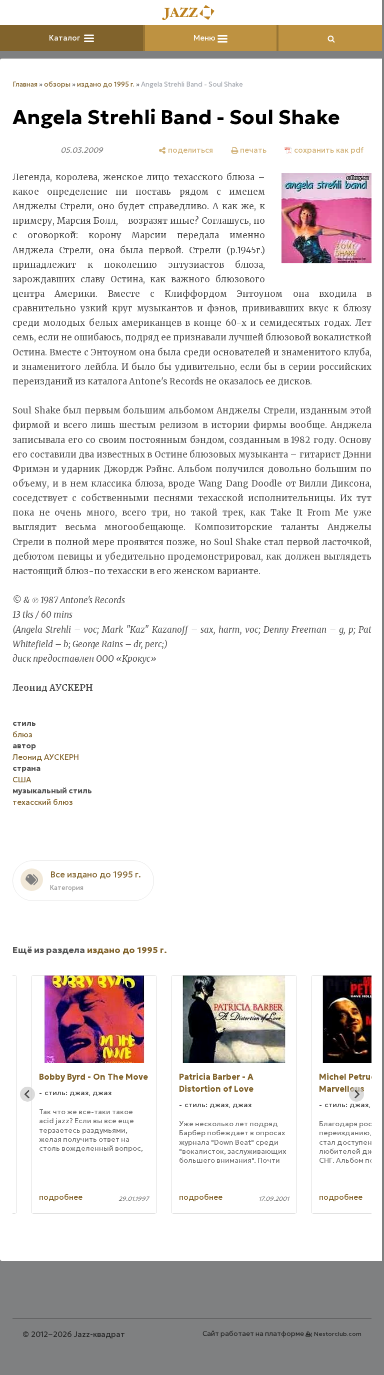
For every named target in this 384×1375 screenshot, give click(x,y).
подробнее (60, 1197)
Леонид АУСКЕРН (45, 757)
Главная (25, 84)
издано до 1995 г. (105, 84)
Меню (206, 38)
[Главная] (192, 13)
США (21, 779)
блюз (22, 734)
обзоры (57, 84)
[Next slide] (356, 1094)
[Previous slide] (27, 1094)
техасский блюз (42, 802)
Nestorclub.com (338, 1333)
